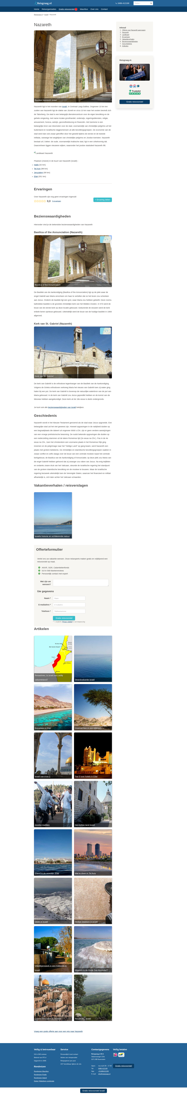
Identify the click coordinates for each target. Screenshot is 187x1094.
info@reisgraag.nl (104, 1074)
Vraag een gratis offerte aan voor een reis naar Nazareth (58, 1031)
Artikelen (125, 46)
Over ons (94, 9)
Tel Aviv (37, 169)
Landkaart (125, 35)
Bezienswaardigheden (130, 41)
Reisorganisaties (49, 9)
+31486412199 (103, 1071)
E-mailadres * (44, 605)
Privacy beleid (67, 622)
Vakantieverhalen (128, 39)
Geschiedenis (127, 44)
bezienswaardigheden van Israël (62, 407)
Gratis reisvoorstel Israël (93, 1091)
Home (36, 9)
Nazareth (125, 32)
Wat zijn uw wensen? (45, 582)
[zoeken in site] (151, 3)
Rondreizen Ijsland (40, 1078)
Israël (64, 106)
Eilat (36, 176)
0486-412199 (123, 3)
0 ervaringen (56, 201)
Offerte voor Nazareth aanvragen (133, 30)
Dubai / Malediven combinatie (44, 1081)
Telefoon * (46, 611)
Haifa (36, 165)
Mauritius (84, 9)
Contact (104, 9)
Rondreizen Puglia (40, 1074)
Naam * (47, 598)
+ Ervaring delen (102, 200)
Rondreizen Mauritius (41, 1071)
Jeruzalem (38, 173)
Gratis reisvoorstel (68, 9)
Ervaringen (126, 37)
